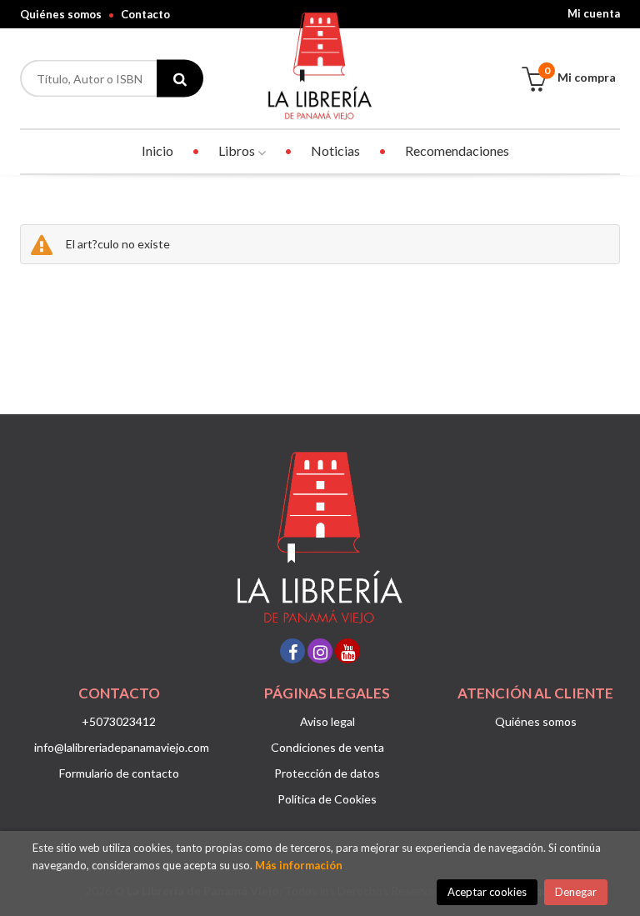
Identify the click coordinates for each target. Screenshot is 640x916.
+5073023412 (119, 721)
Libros (238, 150)
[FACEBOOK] (292, 650)
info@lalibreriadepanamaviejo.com (121, 747)
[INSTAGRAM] (320, 650)
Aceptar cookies (487, 891)
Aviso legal (327, 721)
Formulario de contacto (119, 773)
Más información (298, 865)
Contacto (145, 14)
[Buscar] (180, 79)
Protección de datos (327, 773)
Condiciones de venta (327, 747)
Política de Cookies (327, 799)
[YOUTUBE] (347, 650)
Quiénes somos (61, 14)
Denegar (576, 891)
